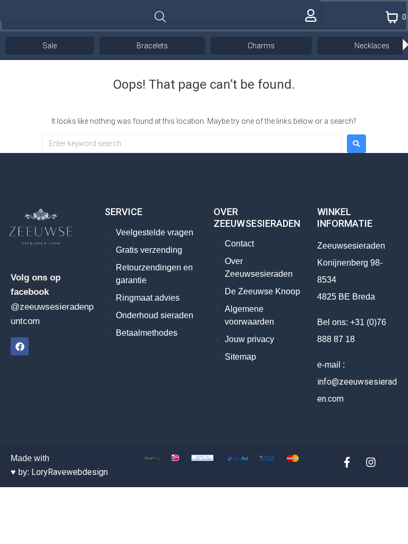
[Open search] (160, 17)
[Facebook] (20, 346)
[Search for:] (192, 143)
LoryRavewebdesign (69, 472)
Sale (49, 45)
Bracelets (152, 45)
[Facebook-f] (347, 462)
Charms (261, 45)
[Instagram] (370, 462)
